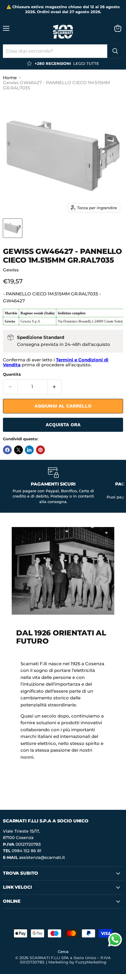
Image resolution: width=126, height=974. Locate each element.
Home (10, 77)
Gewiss (11, 270)
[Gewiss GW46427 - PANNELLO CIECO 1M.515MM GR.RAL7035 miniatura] (12, 228)
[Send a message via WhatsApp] (115, 940)
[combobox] (55, 51)
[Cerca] (115, 51)
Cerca (63, 951)
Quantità (12, 374)
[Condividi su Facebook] (7, 450)
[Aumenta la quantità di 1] (54, 386)
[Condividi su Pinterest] (40, 450)
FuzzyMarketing (90, 962)
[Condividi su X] (18, 450)
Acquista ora (63, 424)
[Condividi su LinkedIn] (29, 450)
